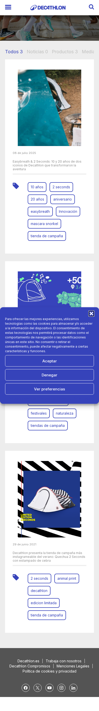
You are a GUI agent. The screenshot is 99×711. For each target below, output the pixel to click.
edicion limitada (44, 603)
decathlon (39, 590)
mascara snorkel (44, 223)
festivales (39, 413)
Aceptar (49, 360)
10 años (37, 187)
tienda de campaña (47, 236)
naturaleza (64, 413)
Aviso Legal (82, 398)
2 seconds (61, 187)
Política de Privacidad (55, 398)
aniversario (62, 199)
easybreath (40, 211)
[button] (91, 313)
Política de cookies (22, 398)
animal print (66, 578)
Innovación (68, 211)
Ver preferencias (49, 388)
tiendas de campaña (48, 425)
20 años (37, 199)
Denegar (49, 374)
